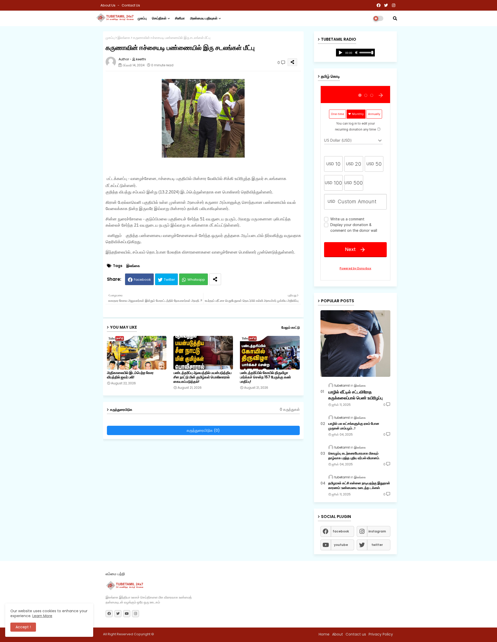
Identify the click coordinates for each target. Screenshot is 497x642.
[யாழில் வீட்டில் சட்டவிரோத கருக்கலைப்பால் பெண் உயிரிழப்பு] (355, 343)
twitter (377, 545)
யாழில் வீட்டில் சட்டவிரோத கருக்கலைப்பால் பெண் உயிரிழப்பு (355, 395)
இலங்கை (124, 37)
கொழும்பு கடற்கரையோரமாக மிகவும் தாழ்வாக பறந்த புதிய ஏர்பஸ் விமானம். (354, 455)
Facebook (142, 279)
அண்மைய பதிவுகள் (203, 18)
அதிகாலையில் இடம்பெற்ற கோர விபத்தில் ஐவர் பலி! (130, 375)
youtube (341, 545)
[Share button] (215, 279)
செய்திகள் (159, 18)
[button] (395, 18)
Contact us (131, 5)
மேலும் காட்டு (290, 327)
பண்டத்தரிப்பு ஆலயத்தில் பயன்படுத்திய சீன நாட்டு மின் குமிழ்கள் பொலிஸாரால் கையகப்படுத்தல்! (202, 377)
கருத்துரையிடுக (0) (203, 430)
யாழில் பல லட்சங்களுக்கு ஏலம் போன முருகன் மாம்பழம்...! (353, 426)
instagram (377, 531)
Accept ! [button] (23, 627)
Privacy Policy (381, 634)
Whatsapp (196, 279)
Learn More (42, 615)
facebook (341, 531)
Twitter (169, 279)
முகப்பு (142, 18)
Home (324, 634)
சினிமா (180, 18)
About (337, 634)
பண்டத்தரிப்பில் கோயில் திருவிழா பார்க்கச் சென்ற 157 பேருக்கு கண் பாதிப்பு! (265, 377)
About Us (108, 5)
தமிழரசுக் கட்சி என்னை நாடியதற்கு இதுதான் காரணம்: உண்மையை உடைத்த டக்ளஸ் (359, 485)
